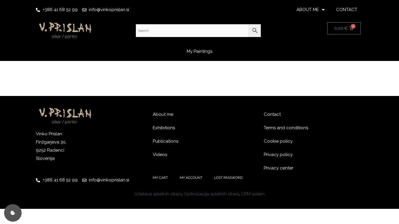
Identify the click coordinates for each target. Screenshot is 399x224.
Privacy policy (278, 154)
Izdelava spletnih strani (158, 194)
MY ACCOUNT (191, 178)
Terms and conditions (286, 127)
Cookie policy (278, 141)
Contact (272, 114)
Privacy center (278, 168)
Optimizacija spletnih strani (211, 194)
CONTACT (346, 9)
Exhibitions (164, 127)
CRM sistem (253, 194)
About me (163, 114)
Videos (160, 154)
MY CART (160, 178)
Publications (165, 141)
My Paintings (199, 51)
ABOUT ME (307, 9)
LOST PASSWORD (228, 178)
